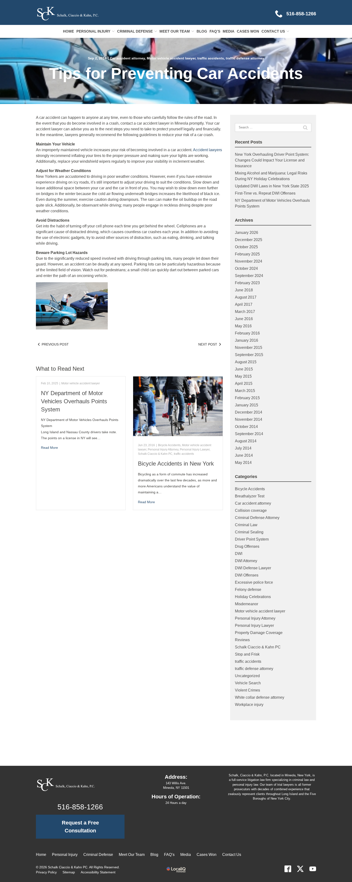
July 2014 (243, 448)
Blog (202, 31)
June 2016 (244, 319)
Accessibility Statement (98, 872)
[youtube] (312, 868)
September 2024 (249, 276)
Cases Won (248, 31)
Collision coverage (251, 510)
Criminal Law (246, 525)
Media (228, 31)
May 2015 (243, 376)
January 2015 (246, 405)
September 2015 (249, 355)
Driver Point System (252, 539)
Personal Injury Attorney (163, 449)
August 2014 (245, 441)
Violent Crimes (247, 690)
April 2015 (243, 383)
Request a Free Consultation (80, 827)
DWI (238, 554)
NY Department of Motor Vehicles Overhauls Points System (74, 401)
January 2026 (246, 233)
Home (68, 31)
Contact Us (273, 31)
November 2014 (248, 419)
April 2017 (243, 304)
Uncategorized (247, 676)
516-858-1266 (80, 807)
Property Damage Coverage (259, 633)
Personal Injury (93, 31)
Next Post (207, 344)
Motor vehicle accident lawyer (171, 58)
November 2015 (248, 348)
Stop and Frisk (247, 654)
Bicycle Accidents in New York (176, 463)
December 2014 (248, 412)
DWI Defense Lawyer (253, 568)
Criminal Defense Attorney (257, 518)
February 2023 (247, 283)
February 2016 (247, 333)
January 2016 (246, 340)
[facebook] (287, 868)
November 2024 (248, 261)
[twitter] (300, 868)
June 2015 (244, 369)
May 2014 (243, 463)
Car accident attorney (127, 58)
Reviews (242, 640)
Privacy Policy (46, 872)
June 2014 (244, 455)
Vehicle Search (248, 683)
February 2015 (247, 398)
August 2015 (245, 362)
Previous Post (55, 344)
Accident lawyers (207, 150)
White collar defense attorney (259, 697)
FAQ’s (215, 31)
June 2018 (244, 290)
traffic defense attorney (245, 58)
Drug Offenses (247, 546)
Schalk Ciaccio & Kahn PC (155, 453)
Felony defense (248, 590)
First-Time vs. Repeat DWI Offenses (265, 193)
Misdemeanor (246, 604)
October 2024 (246, 268)
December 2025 (248, 240)
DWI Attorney (246, 561)
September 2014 (249, 434)
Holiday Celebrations (253, 597)
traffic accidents (210, 58)
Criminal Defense (135, 31)
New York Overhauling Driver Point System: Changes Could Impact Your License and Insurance (272, 160)
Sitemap (68, 872)
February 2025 (247, 254)
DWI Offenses (246, 575)
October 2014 (246, 427)
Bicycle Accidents (169, 445)
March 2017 (245, 312)
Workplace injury (249, 705)
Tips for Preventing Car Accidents (176, 73)
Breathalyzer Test (249, 496)
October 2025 (246, 247)
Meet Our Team (174, 31)
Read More (49, 448)
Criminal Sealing (249, 532)
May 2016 (243, 326)
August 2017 (245, 297)
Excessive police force (254, 582)
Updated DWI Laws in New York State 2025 (272, 186)
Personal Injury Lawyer (195, 449)
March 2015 (245, 391)
